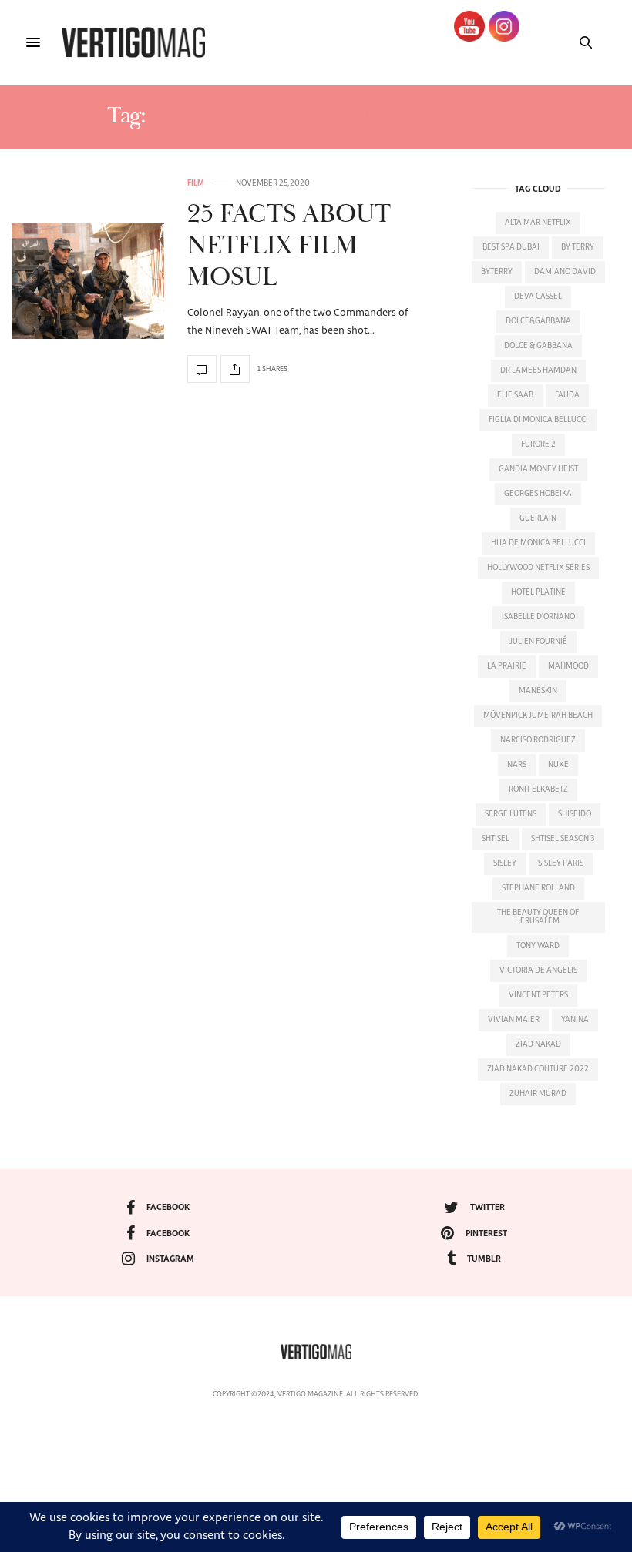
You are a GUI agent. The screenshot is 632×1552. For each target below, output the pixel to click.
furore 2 (538, 444)
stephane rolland (538, 888)
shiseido (574, 814)
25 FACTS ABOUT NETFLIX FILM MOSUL (289, 246)
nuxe (558, 765)
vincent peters (538, 995)
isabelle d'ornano (538, 617)
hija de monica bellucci (538, 543)
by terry (577, 247)
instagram (170, 1259)
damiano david (565, 272)
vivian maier (514, 1020)
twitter (487, 1207)
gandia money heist (538, 469)
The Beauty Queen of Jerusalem (538, 917)
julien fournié (538, 641)
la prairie (506, 666)
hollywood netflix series (538, 568)
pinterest (486, 1233)
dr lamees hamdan (538, 370)
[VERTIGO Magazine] (133, 42)
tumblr (484, 1259)
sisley (504, 863)
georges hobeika (538, 494)
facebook (168, 1207)
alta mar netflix (538, 222)
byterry (497, 272)
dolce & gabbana (538, 346)
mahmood (568, 666)
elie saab (515, 395)
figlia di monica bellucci (538, 420)
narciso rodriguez (538, 740)
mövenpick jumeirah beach (538, 715)
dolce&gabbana (538, 321)
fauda (567, 395)
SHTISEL (495, 839)
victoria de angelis (538, 970)
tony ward (538, 946)
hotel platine (538, 592)
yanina (575, 1020)
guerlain (537, 518)
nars (516, 765)
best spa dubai (511, 247)
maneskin (538, 691)
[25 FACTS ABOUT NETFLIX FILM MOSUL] (88, 281)
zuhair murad (537, 1094)
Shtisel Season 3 (563, 839)
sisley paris (560, 863)
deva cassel (538, 296)
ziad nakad (538, 1044)
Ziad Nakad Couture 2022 (538, 1069)
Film (195, 183)
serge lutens (510, 814)
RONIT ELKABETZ (538, 789)
